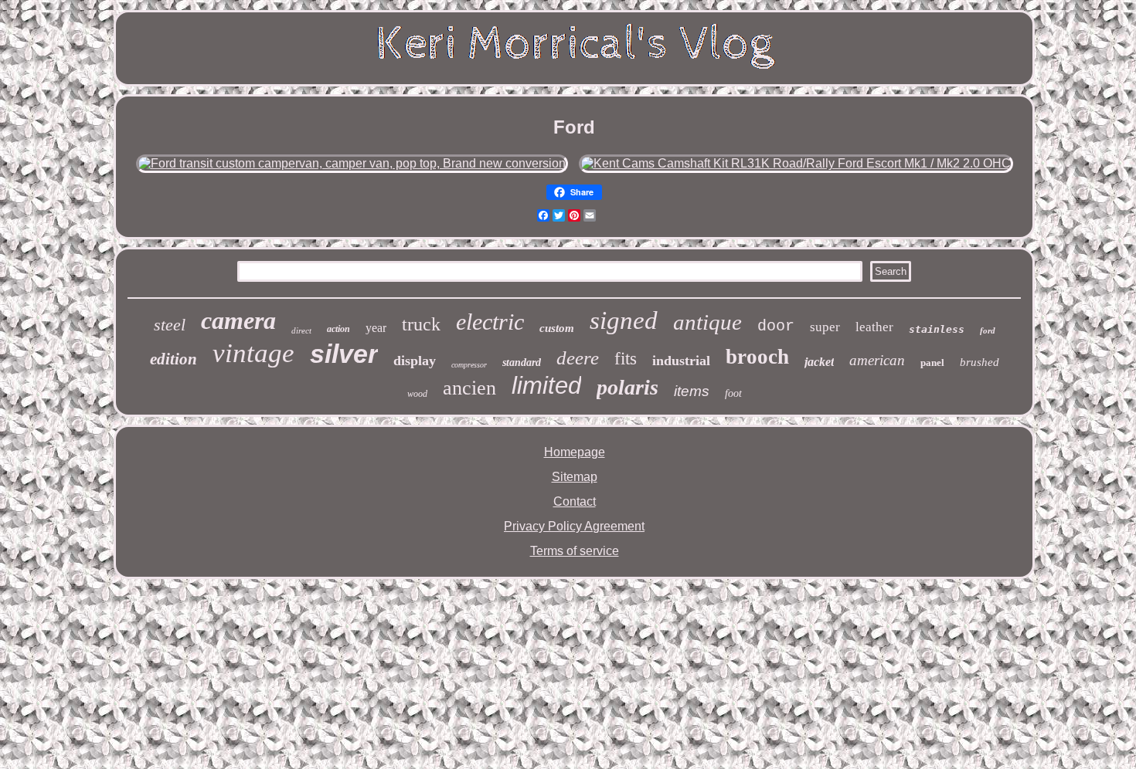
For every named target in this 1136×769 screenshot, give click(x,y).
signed (624, 320)
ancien (469, 388)
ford (987, 330)
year (376, 327)
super (825, 327)
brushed (979, 362)
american (877, 360)
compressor (469, 365)
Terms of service (574, 550)
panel (932, 362)
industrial (681, 360)
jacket (819, 361)
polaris (627, 387)
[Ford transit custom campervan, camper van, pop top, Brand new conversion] (352, 163)
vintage (253, 353)
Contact (574, 501)
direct (301, 330)
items (691, 391)
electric (490, 321)
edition (173, 359)
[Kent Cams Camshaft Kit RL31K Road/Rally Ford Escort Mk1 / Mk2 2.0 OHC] (796, 163)
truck (421, 324)
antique (707, 322)
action (338, 329)
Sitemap (574, 476)
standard (521, 362)
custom (556, 328)
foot (733, 393)
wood (417, 393)
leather (874, 327)
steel (169, 324)
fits (625, 358)
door (775, 326)
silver (344, 353)
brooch (757, 356)
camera (238, 320)
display (414, 360)
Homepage (574, 452)
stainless (936, 329)
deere (577, 357)
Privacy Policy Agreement (574, 526)
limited (546, 385)
